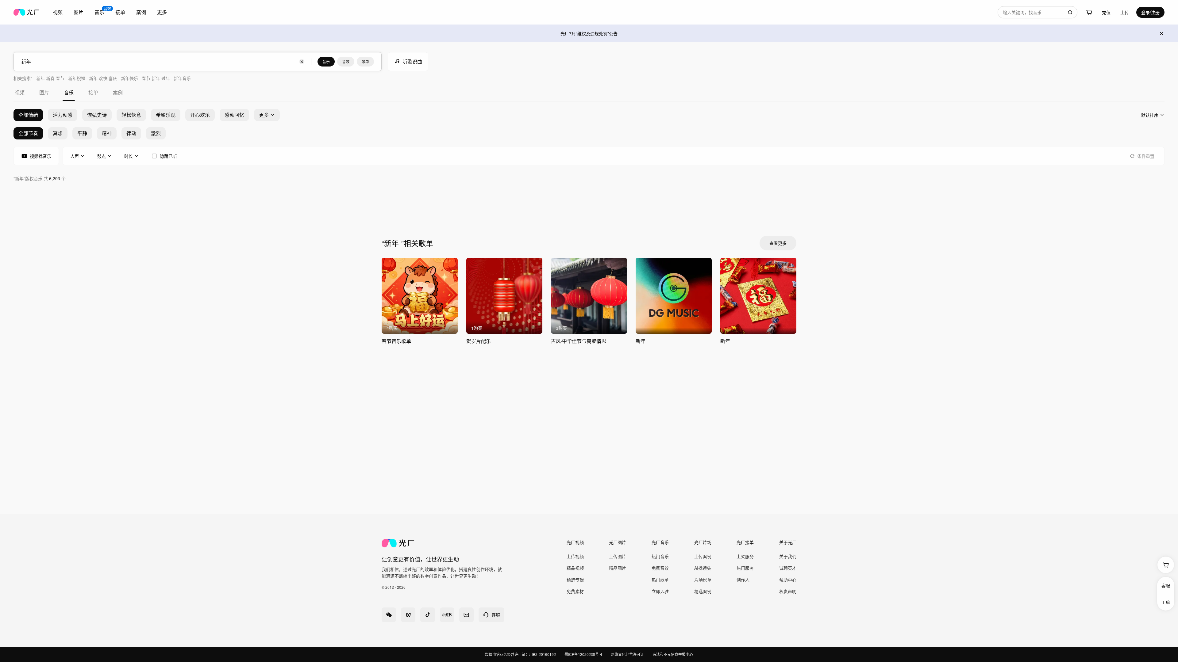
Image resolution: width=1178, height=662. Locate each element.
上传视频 (575, 556)
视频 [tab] (20, 92)
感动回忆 (234, 114)
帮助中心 (787, 579)
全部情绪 (28, 114)
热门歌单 (660, 579)
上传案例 (702, 556)
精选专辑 (575, 579)
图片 (78, 12)
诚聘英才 (787, 568)
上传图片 (617, 556)
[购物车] (1089, 12)
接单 (120, 12)
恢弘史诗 (97, 114)
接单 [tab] (93, 92)
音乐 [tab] (69, 92)
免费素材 (575, 591)
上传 (1124, 12)
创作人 (743, 579)
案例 (141, 12)
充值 (1106, 12)
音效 (345, 61)
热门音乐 (660, 556)
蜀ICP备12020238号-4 (583, 654)
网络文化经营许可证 (627, 654)
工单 (1165, 602)
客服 (1165, 585)
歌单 (365, 61)
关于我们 (787, 556)
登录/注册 (1150, 12)
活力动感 (62, 114)
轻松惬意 (131, 114)
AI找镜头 (702, 568)
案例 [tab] (118, 92)
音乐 (326, 61)
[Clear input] (302, 62)
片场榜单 (702, 579)
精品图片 (617, 568)
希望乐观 (165, 114)
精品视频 (575, 568)
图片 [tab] (44, 92)
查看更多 (778, 243)
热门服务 (745, 568)
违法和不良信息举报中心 (673, 654)
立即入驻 (660, 591)
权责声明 (787, 591)
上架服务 (745, 556)
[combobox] (57, 12)
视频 (58, 12)
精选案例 (702, 591)
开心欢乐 (200, 114)
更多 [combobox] (162, 12)
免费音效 (660, 568)
